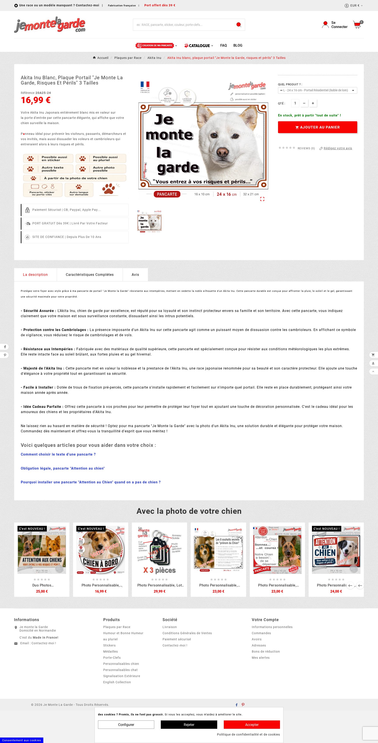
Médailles (110, 651)
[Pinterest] (243, 704)
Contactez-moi (88, 5)
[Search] (238, 24)
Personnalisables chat (120, 670)
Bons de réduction (266, 651)
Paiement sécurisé (177, 639)
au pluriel (110, 639)
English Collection (117, 682)
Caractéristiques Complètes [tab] (90, 275)
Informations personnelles (272, 627)
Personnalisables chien (121, 664)
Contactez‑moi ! (175, 645)
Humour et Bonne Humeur (123, 633)
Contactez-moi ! (44, 643)
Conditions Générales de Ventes (187, 633)
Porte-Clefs (112, 657)
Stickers (109, 645)
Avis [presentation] (135, 275)
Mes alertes (261, 657)
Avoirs (257, 639)
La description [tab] (35, 275)
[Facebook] (236, 704)
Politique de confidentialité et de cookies (248, 734)
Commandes (261, 633)
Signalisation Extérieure (121, 676)
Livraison (170, 627)
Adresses (259, 645)
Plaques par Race (116, 627)
